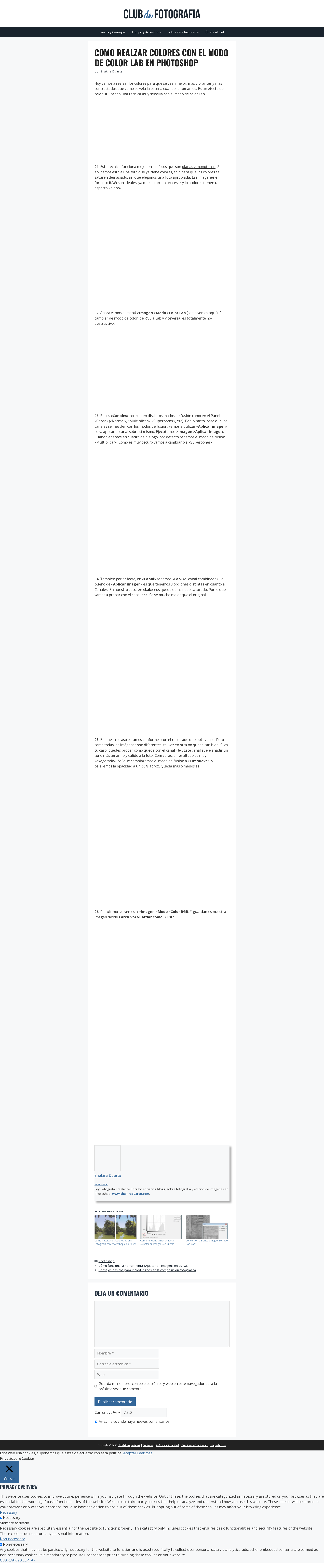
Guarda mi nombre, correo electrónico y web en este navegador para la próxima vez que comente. (158, 1386)
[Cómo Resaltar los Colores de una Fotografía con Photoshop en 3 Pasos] (115, 1227)
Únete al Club (215, 32)
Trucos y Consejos (112, 32)
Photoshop (107, 1261)
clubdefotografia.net (129, 1445)
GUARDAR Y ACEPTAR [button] (17, 1560)
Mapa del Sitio (218, 1445)
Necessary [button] (8, 1512)
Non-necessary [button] (12, 1538)
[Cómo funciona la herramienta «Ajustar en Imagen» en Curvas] (161, 1227)
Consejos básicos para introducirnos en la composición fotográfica (147, 1270)
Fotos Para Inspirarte (183, 32)
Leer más (144, 1453)
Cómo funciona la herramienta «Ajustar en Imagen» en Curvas (157, 1242)
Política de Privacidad (167, 1445)
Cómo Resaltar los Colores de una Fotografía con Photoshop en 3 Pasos (115, 1242)
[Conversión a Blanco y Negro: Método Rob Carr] (207, 1227)
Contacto (148, 1445)
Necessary (11, 1517)
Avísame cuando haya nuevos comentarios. (134, 1421)
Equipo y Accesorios (146, 32)
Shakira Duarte (107, 1175)
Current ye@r (107, 1412)
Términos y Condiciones (194, 1445)
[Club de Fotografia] (162, 13)
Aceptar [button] (129, 1453)
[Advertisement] (162, 126)
